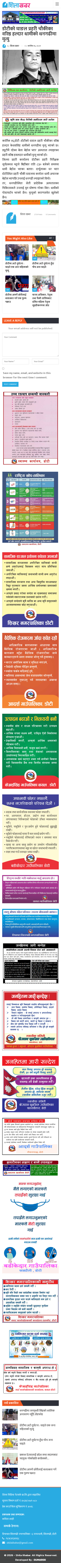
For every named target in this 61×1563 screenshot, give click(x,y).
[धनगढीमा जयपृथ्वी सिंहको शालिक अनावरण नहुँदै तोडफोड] (10, 1414)
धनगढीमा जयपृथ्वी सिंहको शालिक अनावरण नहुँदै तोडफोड (37, 1412)
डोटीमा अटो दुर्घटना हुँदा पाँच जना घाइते (36, 1442)
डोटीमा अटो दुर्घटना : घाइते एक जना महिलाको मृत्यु (37, 1427)
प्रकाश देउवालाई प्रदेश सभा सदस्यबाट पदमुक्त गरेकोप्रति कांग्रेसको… (39, 1457)
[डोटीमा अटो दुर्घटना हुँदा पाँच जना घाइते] (44, 252)
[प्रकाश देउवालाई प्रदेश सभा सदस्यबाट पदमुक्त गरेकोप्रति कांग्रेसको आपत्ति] (10, 1458)
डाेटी (7, 258)
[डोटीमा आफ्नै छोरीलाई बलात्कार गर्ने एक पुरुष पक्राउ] (17, 284)
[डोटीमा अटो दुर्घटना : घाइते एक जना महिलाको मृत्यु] (17, 252)
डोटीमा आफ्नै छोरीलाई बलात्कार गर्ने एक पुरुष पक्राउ (38, 1471)
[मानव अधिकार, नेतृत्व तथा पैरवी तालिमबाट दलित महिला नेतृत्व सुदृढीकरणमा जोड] (44, 284)
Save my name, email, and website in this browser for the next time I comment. (27, 375)
